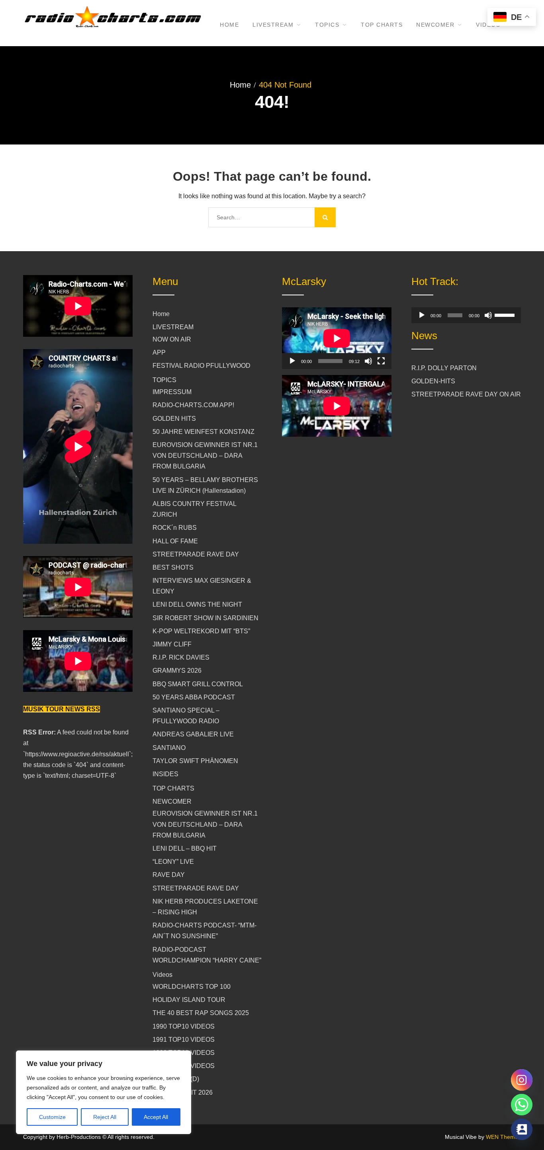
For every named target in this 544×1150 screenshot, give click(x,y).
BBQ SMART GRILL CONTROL (198, 684)
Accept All (156, 1117)
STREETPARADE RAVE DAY (196, 554)
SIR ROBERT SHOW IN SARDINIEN (205, 618)
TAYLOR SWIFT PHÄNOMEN (195, 761)
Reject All (104, 1117)
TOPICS (327, 24)
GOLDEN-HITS (433, 381)
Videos (162, 974)
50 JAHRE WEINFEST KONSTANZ (203, 431)
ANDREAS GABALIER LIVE (193, 734)
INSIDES (165, 774)
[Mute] (368, 361)
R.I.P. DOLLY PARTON (444, 368)
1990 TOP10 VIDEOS (184, 1026)
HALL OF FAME (175, 541)
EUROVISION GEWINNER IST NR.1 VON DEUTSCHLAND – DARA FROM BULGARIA (205, 455)
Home (229, 24)
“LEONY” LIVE (173, 861)
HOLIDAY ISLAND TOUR (189, 999)
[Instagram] (521, 1080)
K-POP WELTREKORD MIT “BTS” (201, 631)
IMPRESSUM (172, 392)
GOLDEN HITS (174, 418)
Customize (52, 1117)
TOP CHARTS (382, 24)
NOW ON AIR (172, 339)
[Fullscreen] (381, 361)
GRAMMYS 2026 (177, 670)
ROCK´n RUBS (175, 527)
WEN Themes (503, 1137)
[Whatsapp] (521, 1104)
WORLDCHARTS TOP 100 (192, 986)
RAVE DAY (169, 874)
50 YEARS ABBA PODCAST (194, 697)
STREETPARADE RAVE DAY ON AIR (466, 394)
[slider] (506, 314)
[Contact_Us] (521, 1129)
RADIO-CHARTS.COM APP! (193, 405)
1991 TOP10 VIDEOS (184, 1039)
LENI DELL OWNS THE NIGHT (197, 604)
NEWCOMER (435, 24)
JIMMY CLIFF (172, 644)
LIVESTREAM (273, 24)
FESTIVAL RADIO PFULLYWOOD (201, 365)
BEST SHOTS (173, 567)
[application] (336, 338)
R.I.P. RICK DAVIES (181, 657)
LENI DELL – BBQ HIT (185, 848)
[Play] (292, 361)
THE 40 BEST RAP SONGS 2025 (201, 1012)
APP (159, 352)
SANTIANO (169, 747)
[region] (103, 1092)
